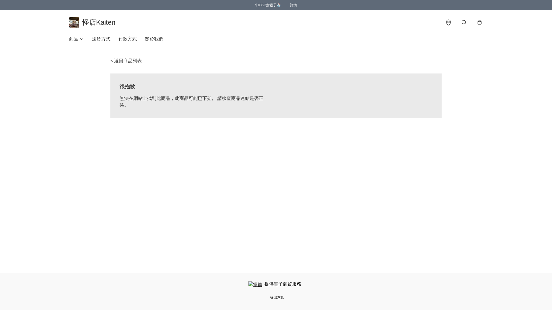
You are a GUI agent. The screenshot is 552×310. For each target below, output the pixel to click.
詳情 (293, 5)
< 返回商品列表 (126, 60)
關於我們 (154, 38)
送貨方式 (101, 38)
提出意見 (277, 297)
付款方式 (127, 38)
